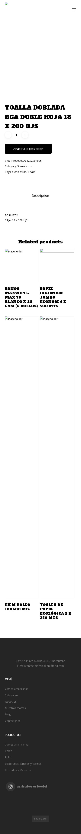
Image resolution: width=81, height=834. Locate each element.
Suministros (24, 166)
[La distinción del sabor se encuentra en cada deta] (57, 806)
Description (40, 195)
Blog (8, 714)
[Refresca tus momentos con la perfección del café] (23, 796)
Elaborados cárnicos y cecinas (23, 763)
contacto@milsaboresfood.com (44, 666)
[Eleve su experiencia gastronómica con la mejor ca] (23, 801)
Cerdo (8, 751)
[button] (74, 10)
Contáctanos (13, 721)
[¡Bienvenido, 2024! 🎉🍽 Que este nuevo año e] (57, 801)
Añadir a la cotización (28, 149)
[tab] (40, 195)
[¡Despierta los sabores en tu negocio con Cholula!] (23, 811)
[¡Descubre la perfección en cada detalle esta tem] (23, 806)
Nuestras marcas (15, 708)
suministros (19, 172)
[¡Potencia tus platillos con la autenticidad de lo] (57, 811)
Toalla (31, 172)
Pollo (8, 757)
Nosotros (11, 701)
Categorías (11, 695)
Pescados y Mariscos (18, 770)
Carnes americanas (16, 689)
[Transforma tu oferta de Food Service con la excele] (57, 796)
